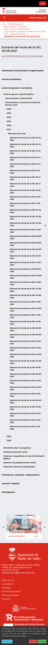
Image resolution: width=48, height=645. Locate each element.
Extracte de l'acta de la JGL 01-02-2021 (25, 408)
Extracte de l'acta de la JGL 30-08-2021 (26, 244)
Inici (3, 24)
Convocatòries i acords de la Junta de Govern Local (25, 31)
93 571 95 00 (12, 570)
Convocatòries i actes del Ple (18, 98)
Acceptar (42, 641)
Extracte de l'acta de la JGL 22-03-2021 (26, 362)
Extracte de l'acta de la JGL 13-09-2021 (25, 231)
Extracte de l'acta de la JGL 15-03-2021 (25, 368)
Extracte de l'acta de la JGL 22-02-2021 (26, 388)
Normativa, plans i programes (17, 448)
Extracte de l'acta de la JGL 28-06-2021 (26, 277)
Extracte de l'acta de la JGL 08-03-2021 (26, 375)
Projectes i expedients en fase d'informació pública (23, 457)
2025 (9, 113)
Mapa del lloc (8, 580)
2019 (9, 121)
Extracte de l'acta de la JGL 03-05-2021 (25, 329)
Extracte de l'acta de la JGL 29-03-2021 (26, 355)
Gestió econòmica (11, 79)
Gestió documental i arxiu (15, 452)
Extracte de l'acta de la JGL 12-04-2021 (25, 349)
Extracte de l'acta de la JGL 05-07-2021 (25, 270)
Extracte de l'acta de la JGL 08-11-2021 (25, 178)
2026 (9, 109)
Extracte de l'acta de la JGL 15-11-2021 (25, 171)
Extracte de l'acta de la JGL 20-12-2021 (25, 145)
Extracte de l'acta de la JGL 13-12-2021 (25, 152)
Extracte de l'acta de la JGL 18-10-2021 (25, 198)
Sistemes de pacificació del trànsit (19, 463)
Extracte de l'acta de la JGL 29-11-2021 (25, 158)
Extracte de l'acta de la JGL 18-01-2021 (25, 421)
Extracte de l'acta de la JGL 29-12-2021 (25, 139)
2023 (9, 436)
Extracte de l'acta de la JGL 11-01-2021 (25, 427)
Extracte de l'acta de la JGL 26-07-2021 (26, 250)
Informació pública (14, 24)
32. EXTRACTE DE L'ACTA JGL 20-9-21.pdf (23, 56)
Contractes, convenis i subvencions (20, 475)
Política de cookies (10, 595)
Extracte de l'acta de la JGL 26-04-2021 (26, 336)
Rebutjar (32, 641)
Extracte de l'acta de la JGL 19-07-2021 (25, 257)
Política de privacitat (11, 591)
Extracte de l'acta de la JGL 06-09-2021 (26, 237)
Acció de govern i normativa (15, 26)
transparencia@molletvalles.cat (18, 573)
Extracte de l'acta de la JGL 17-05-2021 (25, 316)
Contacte (6, 599)
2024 (9, 117)
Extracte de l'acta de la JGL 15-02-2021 (25, 395)
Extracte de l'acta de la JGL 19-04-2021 (25, 342)
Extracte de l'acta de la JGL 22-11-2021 (25, 165)
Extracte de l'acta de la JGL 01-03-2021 (25, 382)
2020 (9, 125)
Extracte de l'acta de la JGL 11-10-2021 (25, 204)
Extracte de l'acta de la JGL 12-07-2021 (25, 263)
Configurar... (7, 641)
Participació (8, 492)
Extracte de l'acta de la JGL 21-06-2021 (25, 283)
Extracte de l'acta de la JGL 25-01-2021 (25, 414)
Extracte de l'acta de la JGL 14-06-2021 (25, 290)
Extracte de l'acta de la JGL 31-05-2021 (25, 303)
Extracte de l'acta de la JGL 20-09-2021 (26, 224)
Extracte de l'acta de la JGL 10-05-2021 (25, 322)
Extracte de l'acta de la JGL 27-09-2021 (26, 217)
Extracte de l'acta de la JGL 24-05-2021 (26, 309)
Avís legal (6, 588)
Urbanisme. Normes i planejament (19, 467)
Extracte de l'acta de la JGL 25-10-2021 (25, 191)
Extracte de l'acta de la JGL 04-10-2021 (25, 211)
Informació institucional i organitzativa (23, 71)
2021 (6, 34)
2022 (9, 440)
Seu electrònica (17, 536)
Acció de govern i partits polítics (17, 29)
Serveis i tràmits (10, 483)
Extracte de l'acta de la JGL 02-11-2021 (25, 185)
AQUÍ (29, 636)
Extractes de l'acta (17, 34)
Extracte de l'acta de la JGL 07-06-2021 (26, 296)
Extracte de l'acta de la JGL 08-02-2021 (26, 401)
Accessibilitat (8, 584)
